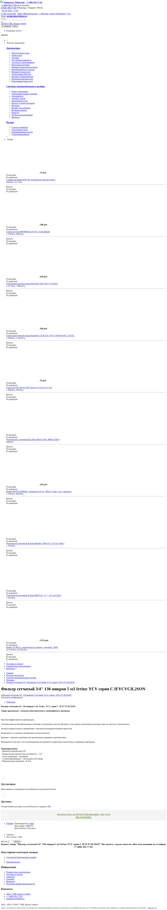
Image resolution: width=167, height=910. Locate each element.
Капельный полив (19, 101)
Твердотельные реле (20, 53)
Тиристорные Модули (21, 74)
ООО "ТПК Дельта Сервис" (18, 894)
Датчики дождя (18, 98)
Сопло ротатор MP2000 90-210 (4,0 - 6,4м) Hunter (28, 232)
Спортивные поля (19, 130)
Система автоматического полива (25, 86)
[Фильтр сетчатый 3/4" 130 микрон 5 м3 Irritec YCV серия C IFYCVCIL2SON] (36, 695)
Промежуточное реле (20, 72)
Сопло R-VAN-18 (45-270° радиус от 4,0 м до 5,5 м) (29, 387)
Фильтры (15, 105)
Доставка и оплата (14, 874)
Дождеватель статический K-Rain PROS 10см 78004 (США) (32, 439)
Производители (13, 862)
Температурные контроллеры (24, 67)
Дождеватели (17, 96)
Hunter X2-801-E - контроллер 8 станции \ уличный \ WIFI (32, 647)
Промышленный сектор (22, 132)
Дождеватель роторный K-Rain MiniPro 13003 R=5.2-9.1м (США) (35, 543)
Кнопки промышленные (22, 76)
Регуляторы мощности (21, 60)
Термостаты (16, 55)
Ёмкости (15, 112)
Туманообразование (20, 134)
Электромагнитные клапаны (24, 94)
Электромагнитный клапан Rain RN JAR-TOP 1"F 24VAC (32, 284)
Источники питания (20, 65)
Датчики (15, 58)
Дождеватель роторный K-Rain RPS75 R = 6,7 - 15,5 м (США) (33, 595)
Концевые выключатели (22, 79)
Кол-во (4, 841)
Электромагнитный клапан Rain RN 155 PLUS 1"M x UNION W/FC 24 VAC (40, 335)
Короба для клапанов (20, 108)
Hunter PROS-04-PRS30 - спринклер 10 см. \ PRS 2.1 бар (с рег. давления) (38, 491)
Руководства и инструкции (18, 872)
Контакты (10, 881)
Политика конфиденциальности (20, 884)
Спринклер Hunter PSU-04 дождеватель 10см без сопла (30, 180)
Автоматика (13, 48)
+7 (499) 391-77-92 (14, 896)
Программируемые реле (22, 81)
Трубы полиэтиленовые (22, 115)
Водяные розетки (19, 110)
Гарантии (10, 877)
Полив (10, 122)
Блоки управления (19, 91)
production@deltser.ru (17, 16)
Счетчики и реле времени (22, 62)
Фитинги (15, 117)
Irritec (31, 823)
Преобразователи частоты (23, 69)
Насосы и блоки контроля (22, 103)
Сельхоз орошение (19, 127)
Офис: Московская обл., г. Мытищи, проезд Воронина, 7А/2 (44, 14)
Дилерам (10, 879)
